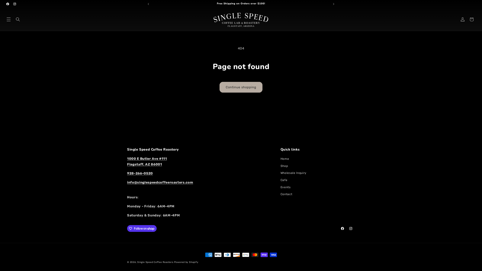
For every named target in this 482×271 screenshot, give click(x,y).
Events (286, 187)
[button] (8, 19)
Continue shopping (241, 87)
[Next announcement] (333, 4)
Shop (284, 166)
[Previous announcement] (148, 4)
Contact (286, 194)
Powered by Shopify (186, 262)
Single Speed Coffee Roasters (155, 262)
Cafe (284, 180)
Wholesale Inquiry (294, 173)
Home (285, 159)
